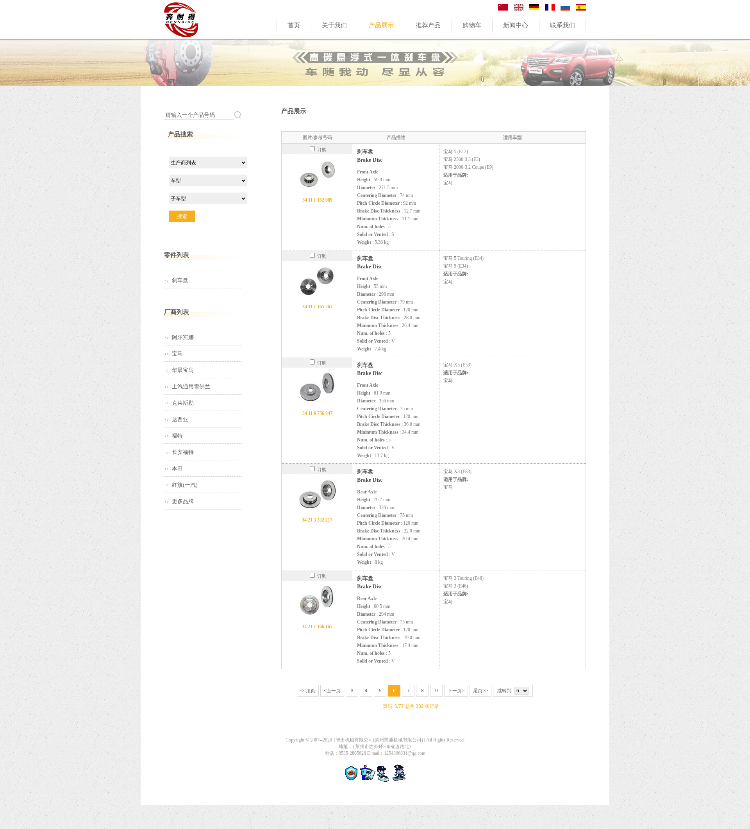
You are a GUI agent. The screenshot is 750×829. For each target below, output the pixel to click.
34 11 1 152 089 (317, 200)
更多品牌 (183, 501)
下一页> (456, 690)
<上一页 (332, 690)
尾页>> (480, 690)
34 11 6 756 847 (317, 413)
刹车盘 (180, 280)
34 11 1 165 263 (317, 306)
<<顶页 (307, 690)
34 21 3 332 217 (317, 520)
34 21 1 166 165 (317, 626)
